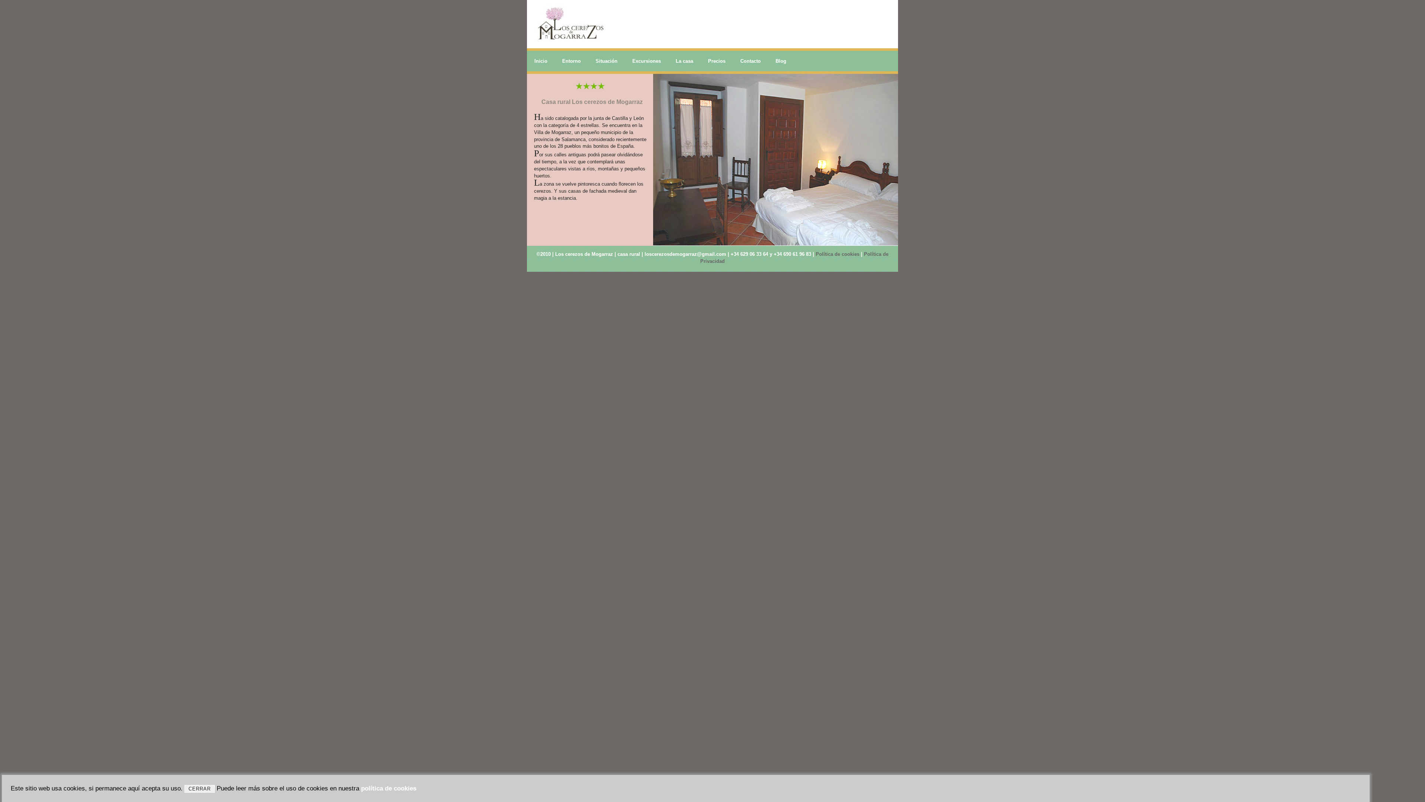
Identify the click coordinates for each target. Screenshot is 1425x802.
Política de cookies (837, 254)
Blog (781, 61)
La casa (684, 61)
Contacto (750, 61)
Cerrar (200, 789)
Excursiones (646, 61)
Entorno (571, 61)
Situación (607, 61)
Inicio (540, 61)
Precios (716, 61)
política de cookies (388, 788)
